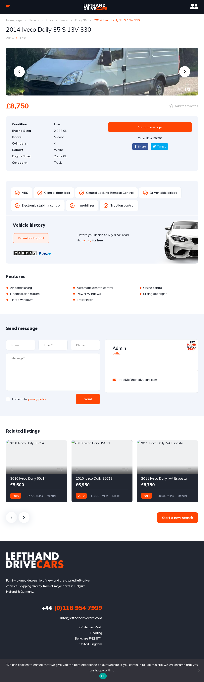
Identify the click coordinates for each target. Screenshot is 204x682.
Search (34, 20)
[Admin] (191, 346)
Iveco (64, 20)
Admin (119, 348)
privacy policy (37, 399)
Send (88, 399)
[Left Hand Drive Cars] (102, 7)
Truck (49, 20)
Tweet (161, 146)
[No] (199, 670)
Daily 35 (81, 20)
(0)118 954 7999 (71, 608)
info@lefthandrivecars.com (81, 618)
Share (141, 146)
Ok (103, 676)
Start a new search (177, 518)
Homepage (14, 20)
